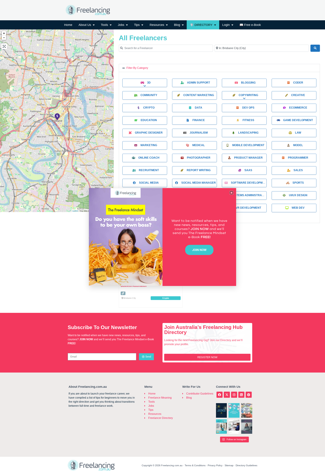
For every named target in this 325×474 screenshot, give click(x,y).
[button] (231, 192)
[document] (162, 237)
